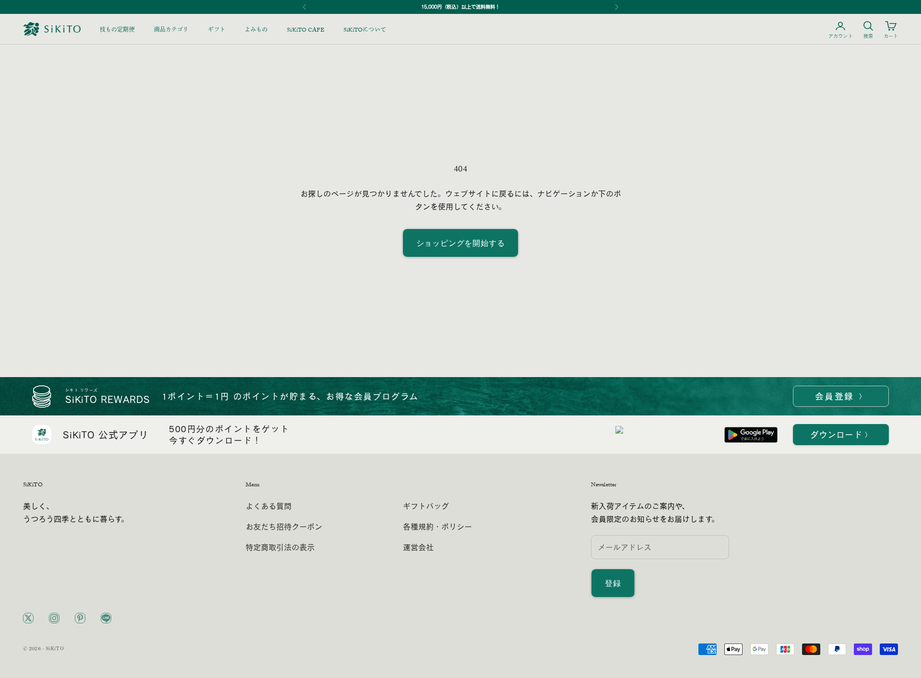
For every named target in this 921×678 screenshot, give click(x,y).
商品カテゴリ (171, 30)
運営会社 (418, 547)
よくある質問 (269, 506)
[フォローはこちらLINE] (106, 618)
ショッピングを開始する (460, 243)
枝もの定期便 (117, 30)
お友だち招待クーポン (284, 526)
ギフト (216, 30)
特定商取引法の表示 (280, 547)
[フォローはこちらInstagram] (54, 618)
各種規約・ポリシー (437, 526)
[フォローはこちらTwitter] (28, 618)
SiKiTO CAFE (305, 30)
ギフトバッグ (426, 506)
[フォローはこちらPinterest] (80, 618)
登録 (613, 583)
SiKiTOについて (364, 30)
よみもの (256, 30)
